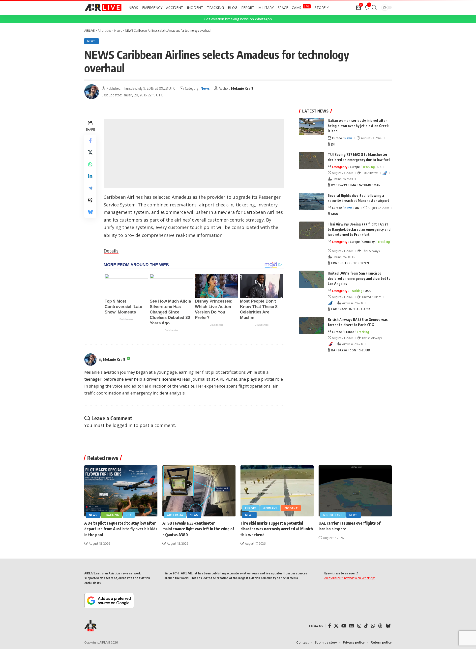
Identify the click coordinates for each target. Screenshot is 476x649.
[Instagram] (359, 626)
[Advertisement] (194, 153)
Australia (175, 514)
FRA (334, 263)
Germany (368, 242)
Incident (291, 508)
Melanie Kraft (242, 88)
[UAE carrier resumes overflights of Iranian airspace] (355, 491)
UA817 (365, 309)
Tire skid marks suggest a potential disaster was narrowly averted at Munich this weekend (276, 529)
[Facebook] (329, 626)
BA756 (342, 350)
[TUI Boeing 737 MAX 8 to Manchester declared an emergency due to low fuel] (311, 160)
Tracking (368, 167)
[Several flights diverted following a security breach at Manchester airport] (311, 201)
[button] (374, 7)
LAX (334, 309)
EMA (353, 185)
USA (368, 291)
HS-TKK (345, 263)
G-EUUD (364, 350)
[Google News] (352, 626)
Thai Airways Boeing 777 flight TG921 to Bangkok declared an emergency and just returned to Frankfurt (359, 229)
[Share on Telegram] (90, 188)
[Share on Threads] (90, 200)
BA (333, 350)
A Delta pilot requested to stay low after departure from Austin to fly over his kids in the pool (120, 529)
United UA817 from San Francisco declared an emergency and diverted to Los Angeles (359, 278)
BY (333, 185)
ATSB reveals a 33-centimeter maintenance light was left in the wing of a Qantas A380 (198, 529)
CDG (353, 350)
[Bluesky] (388, 626)
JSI (332, 144)
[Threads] (380, 626)
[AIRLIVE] (102, 7)
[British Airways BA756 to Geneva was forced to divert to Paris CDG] (311, 325)
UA (356, 309)
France (349, 332)
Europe (337, 138)
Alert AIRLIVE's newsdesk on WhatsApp (349, 578)
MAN (377, 185)
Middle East (333, 514)
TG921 (364, 263)
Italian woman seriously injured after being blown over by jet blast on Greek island (358, 125)
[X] (336, 626)
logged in (122, 425)
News (91, 41)
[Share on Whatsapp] (90, 164)
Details (111, 251)
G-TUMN (365, 185)
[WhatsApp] (373, 626)
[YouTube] (344, 626)
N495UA (345, 309)
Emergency (339, 167)
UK (379, 167)
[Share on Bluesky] (90, 212)
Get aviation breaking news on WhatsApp (238, 19)
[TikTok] (366, 626)
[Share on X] (90, 152)
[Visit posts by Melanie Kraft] (91, 91)
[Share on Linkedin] (90, 176)
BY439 (342, 185)
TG (355, 263)
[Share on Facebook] (90, 140)
